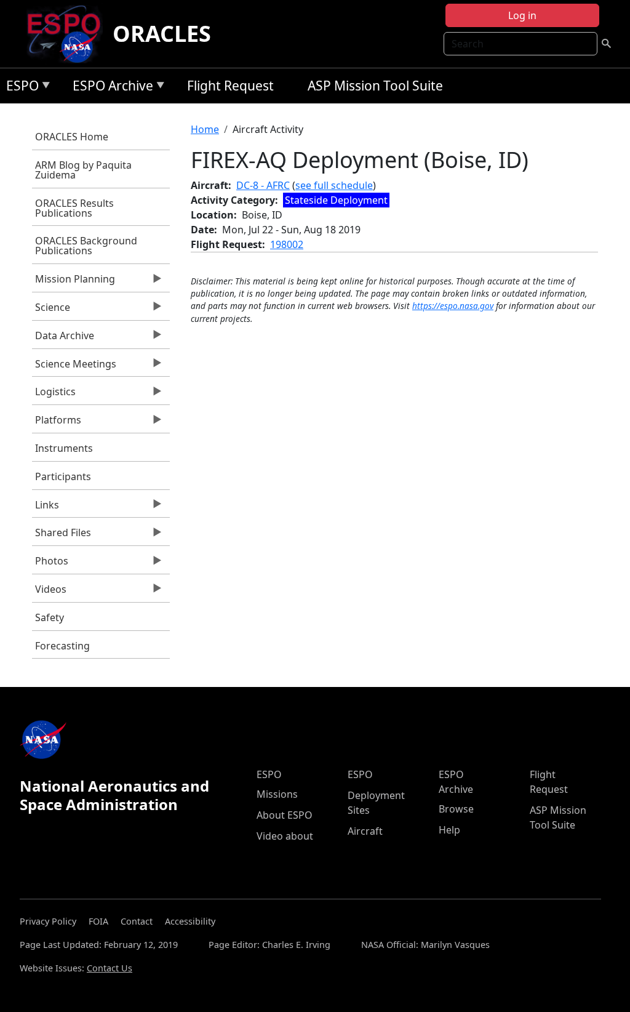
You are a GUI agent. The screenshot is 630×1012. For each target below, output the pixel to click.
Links (45, 508)
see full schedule (334, 185)
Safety (49, 617)
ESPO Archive (109, 87)
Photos (50, 564)
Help (449, 830)
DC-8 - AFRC (263, 185)
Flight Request (230, 85)
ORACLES (162, 33)
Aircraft (365, 831)
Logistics (54, 394)
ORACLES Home (71, 136)
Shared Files (61, 535)
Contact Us (109, 968)
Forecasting (62, 646)
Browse (456, 809)
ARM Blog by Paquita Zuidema (83, 170)
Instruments (64, 448)
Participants (63, 476)
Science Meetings (74, 367)
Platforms (56, 423)
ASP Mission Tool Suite (375, 85)
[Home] (69, 34)
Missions (277, 794)
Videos (49, 592)
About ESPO (285, 815)
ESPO (19, 87)
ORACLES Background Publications (86, 245)
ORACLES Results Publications (74, 208)
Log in (522, 15)
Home (205, 129)
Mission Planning (73, 282)
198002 (286, 244)
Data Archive (63, 338)
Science (51, 310)
